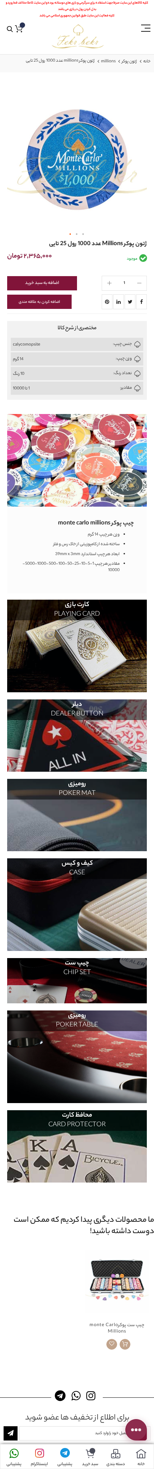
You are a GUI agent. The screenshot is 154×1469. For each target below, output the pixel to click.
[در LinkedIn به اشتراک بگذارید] (119, 302)
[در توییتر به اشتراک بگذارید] (130, 302)
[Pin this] (107, 302)
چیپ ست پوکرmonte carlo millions (117, 1328)
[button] (70, 234)
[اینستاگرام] (39, 1453)
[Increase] (109, 283)
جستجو (10, 29)
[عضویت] (10, 1433)
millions (108, 61)
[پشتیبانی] (65, 1453)
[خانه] (141, 1453)
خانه (146, 61)
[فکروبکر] (78, 36)
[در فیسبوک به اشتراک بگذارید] (141, 302)
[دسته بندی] (115, 1453)
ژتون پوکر (129, 61)
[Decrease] (139, 283)
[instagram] (92, 1396)
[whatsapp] (77, 1396)
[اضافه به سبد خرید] (125, 1344)
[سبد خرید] (90, 1453)
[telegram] (62, 1396)
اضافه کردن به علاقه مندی (39, 302)
